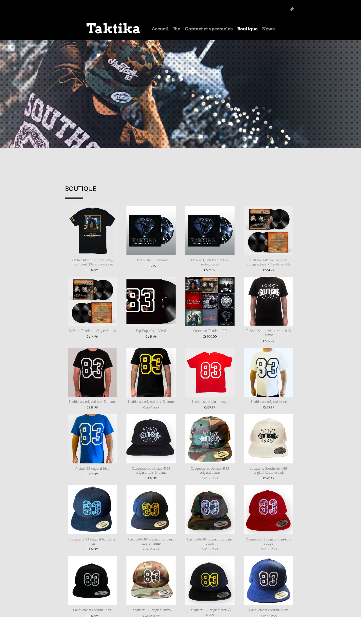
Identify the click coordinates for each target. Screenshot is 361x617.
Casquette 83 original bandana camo (210, 541)
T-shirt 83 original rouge (210, 402)
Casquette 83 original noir (92, 610)
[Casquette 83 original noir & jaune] (210, 580)
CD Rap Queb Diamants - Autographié (210, 262)
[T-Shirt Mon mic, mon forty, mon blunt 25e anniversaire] (92, 230)
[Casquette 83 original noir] (92, 580)
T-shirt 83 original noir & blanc (92, 402)
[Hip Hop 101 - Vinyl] (151, 301)
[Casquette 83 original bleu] (268, 580)
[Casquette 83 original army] (151, 580)
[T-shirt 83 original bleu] (92, 438)
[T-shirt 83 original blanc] (268, 372)
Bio (176, 28)
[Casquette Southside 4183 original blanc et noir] (268, 438)
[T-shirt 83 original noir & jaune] (151, 372)
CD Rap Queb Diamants (151, 260)
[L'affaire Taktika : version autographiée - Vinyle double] (268, 230)
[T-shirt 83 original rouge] (210, 372)
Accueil (160, 28)
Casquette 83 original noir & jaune (210, 612)
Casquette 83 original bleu (268, 610)
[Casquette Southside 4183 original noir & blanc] (151, 438)
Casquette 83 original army (151, 610)
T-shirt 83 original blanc (269, 402)
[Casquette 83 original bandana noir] (92, 509)
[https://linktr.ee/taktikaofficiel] (292, 9)
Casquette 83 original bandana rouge (269, 541)
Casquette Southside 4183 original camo (210, 470)
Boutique (247, 28)
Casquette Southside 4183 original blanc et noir (269, 470)
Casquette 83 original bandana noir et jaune (151, 541)
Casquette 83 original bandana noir (92, 541)
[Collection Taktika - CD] (210, 301)
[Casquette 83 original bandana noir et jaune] (151, 509)
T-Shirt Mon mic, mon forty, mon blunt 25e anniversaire (92, 262)
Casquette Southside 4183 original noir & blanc (151, 470)
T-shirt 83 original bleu (92, 468)
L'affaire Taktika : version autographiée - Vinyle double (269, 262)
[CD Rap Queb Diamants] (151, 230)
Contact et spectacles (209, 28)
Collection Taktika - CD (210, 331)
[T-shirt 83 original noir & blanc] (92, 372)
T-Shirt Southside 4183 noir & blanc (268, 333)
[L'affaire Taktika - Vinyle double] (92, 301)
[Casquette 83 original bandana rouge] (268, 509)
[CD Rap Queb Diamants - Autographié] (210, 230)
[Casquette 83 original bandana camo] (210, 509)
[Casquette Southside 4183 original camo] (210, 438)
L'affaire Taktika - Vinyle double (92, 331)
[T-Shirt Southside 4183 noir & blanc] (268, 301)
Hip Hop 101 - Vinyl (151, 331)
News (268, 28)
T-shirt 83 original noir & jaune (151, 402)
